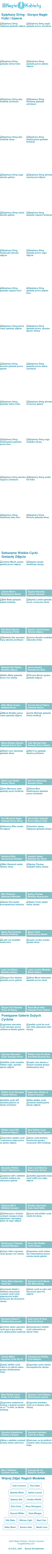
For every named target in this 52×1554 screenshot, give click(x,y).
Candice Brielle (34, 1499)
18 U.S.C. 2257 (15, 1548)
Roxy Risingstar (33, 1506)
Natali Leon (42, 1527)
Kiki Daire (10, 1520)
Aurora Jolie (26, 1527)
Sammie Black (17, 1492)
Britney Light (25, 1520)
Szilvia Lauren (35, 1492)
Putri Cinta (16, 1506)
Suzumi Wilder (17, 1513)
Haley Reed (10, 1527)
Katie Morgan (35, 1513)
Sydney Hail (16, 1499)
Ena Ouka (35, 1485)
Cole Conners (19, 1485)
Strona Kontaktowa (34, 1548)
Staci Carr (41, 1520)
